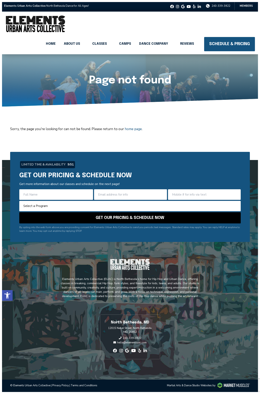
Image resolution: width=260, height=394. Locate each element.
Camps (125, 44)
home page (133, 129)
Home (51, 44)
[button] (7, 295)
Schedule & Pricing (229, 44)
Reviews (187, 44)
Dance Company (153, 44)
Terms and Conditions (84, 385)
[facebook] (172, 7)
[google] (183, 7)
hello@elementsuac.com (132, 342)
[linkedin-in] (199, 7)
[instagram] (177, 7)
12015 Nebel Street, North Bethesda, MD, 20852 (130, 330)
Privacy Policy (60, 385)
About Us (72, 44)
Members (246, 6)
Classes (99, 44)
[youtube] (189, 7)
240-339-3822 (221, 6)
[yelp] (194, 7)
